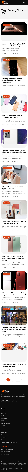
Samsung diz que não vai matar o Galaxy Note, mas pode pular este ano (14, 152)
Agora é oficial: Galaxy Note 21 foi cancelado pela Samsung (14, 45)
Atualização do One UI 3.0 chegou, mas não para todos (14, 365)
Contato (3, 437)
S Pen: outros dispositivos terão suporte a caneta (13, 188)
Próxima (18, 379)
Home (3, 408)
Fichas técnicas (5, 423)
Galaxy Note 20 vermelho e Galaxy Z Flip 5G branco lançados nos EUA (14, 294)
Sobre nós (4, 432)
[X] (11, 400)
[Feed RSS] (15, 400)
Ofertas (3, 425)
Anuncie (3, 440)
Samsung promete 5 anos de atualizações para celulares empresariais (12, 81)
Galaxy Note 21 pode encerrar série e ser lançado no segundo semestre (13, 258)
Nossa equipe (5, 435)
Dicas (2, 420)
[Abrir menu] (24, 2)
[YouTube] (7, 400)
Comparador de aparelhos (8, 449)
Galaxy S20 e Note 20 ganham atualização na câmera (12, 116)
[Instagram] (3, 400)
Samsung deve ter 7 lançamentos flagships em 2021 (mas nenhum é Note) (14, 329)
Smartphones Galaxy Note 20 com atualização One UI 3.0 (14, 222)
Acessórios (7, 167)
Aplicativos (4, 413)
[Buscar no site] (19, 2)
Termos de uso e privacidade (9, 442)
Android (6, 25)
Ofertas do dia (5, 454)
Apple (2, 416)
